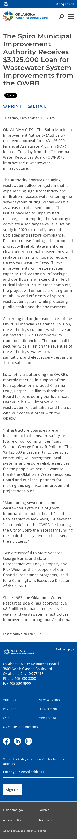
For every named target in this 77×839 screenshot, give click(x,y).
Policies (44, 810)
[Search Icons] (61, 16)
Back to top (63, 649)
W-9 (6, 718)
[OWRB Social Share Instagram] (28, 741)
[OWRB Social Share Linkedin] (17, 741)
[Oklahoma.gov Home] (6, 4)
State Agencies (63, 4)
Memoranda (47, 718)
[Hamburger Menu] (71, 16)
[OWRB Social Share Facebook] (6, 741)
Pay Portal (10, 709)
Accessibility (12, 820)
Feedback (45, 820)
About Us (9, 700)
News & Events (49, 700)
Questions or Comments (20, 727)
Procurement (48, 709)
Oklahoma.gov (13, 810)
